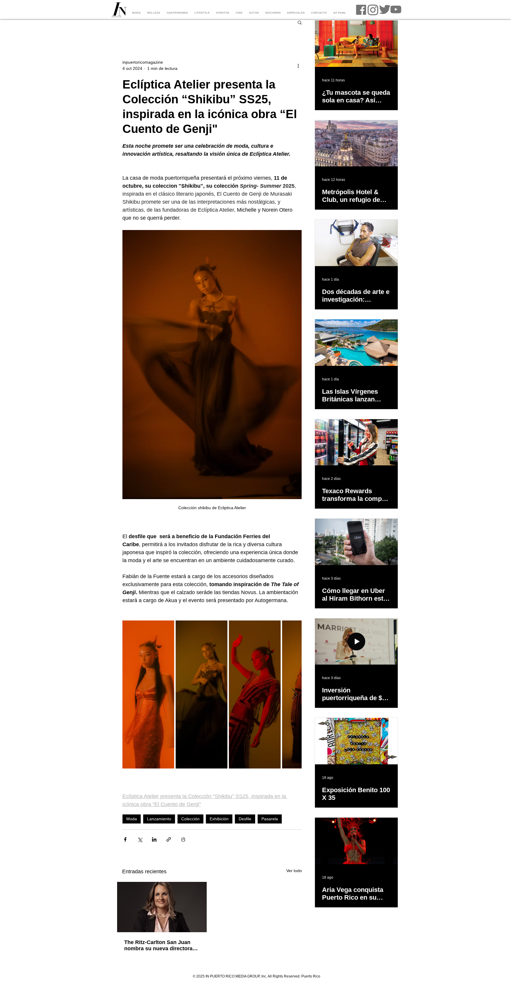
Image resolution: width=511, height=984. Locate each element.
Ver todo (294, 870)
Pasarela (269, 818)
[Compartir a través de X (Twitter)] (140, 839)
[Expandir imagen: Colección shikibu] (148, 694)
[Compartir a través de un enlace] (169, 839)
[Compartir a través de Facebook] (125, 839)
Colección (190, 818)
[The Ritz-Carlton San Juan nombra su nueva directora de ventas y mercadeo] (162, 907)
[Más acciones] (298, 65)
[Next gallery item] (294, 694)
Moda (131, 818)
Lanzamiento (159, 818)
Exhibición (219, 818)
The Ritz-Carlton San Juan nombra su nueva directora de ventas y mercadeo (158, 945)
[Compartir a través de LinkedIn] (154, 839)
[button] (300, 22)
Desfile (245, 818)
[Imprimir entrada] (183, 839)
